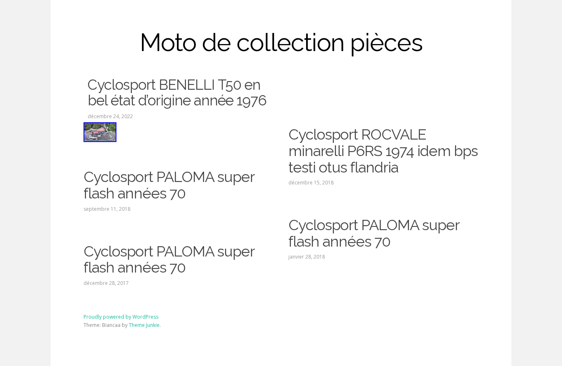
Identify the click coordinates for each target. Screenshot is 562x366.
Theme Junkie (144, 325)
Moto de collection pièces (281, 42)
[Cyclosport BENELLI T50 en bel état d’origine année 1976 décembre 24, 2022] (179, 132)
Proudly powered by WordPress (121, 316)
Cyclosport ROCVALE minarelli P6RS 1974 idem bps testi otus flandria (383, 150)
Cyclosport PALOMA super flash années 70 (169, 185)
